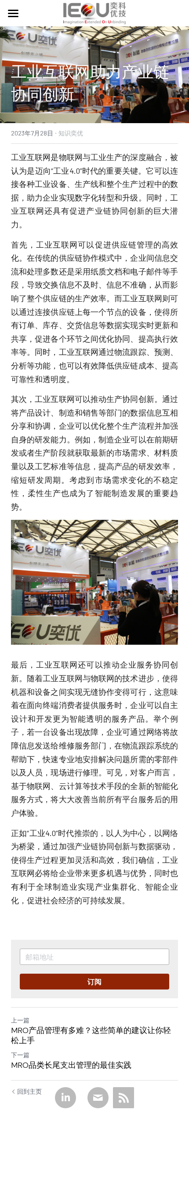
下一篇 (20, 1055)
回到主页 (29, 1091)
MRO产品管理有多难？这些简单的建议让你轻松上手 (91, 1035)
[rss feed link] (123, 1097)
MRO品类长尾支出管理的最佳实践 (71, 1065)
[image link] (94, 12)
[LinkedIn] (65, 1097)
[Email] (98, 1097)
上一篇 (20, 1020)
